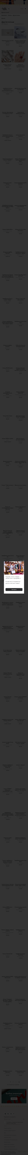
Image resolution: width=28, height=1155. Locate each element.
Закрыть (21, 560)
